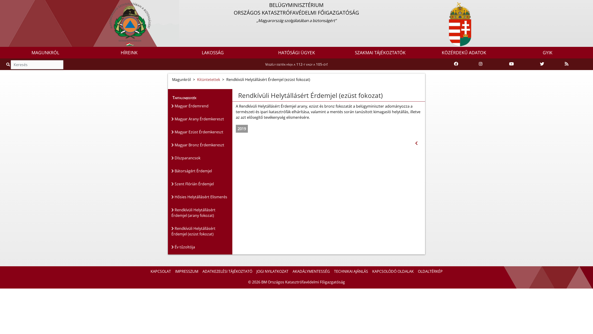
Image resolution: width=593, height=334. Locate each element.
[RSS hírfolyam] (566, 64)
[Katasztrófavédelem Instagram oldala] (480, 64)
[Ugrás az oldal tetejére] (235, 95)
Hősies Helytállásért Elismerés (200, 196)
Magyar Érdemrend (191, 106)
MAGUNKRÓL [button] (45, 53)
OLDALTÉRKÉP (430, 271)
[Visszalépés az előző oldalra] (416, 143)
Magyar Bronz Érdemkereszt (199, 145)
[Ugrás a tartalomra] (8, 4)
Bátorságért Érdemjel (193, 170)
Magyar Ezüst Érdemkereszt (198, 132)
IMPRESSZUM (186, 271)
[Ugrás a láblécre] (13, 4)
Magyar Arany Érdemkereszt (199, 119)
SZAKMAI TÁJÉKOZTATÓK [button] (380, 53)
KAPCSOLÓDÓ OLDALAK (393, 271)
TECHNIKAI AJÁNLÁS (351, 271)
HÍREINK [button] (129, 53)
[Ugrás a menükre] (3, 4)
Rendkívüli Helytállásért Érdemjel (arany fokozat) (193, 212)
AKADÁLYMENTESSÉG (311, 271)
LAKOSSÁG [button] (213, 53)
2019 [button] (242, 128)
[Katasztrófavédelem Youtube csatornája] (511, 64)
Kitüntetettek (208, 79)
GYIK (547, 53)
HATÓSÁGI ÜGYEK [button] (296, 53)
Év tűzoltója (184, 247)
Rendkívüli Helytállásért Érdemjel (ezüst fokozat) (193, 231)
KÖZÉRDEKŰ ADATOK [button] (464, 53)
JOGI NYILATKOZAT (272, 271)
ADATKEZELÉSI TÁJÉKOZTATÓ (227, 271)
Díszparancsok (187, 158)
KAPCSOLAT (161, 271)
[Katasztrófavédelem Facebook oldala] (456, 64)
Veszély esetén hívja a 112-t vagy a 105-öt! (296, 64)
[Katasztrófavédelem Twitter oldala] (542, 64)
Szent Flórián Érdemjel (194, 183)
